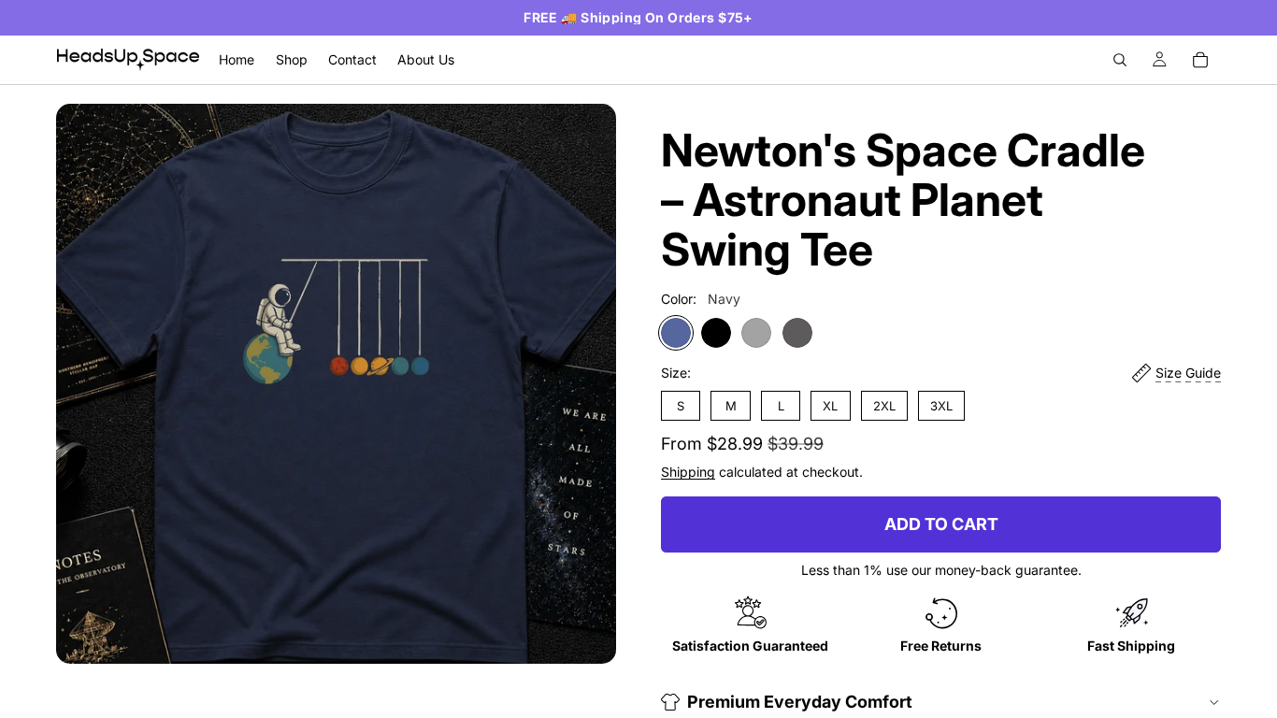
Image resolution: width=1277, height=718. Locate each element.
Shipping (688, 472)
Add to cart (941, 524)
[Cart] (1200, 59)
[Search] (1120, 59)
